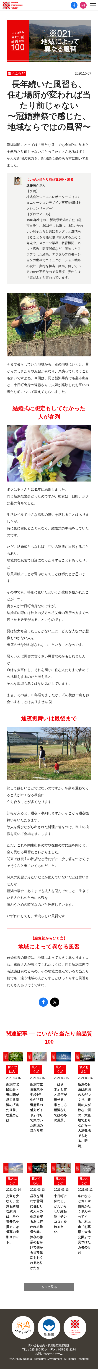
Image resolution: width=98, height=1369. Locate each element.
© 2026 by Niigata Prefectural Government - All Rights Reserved (49, 1359)
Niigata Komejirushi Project (75, 1327)
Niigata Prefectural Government (49, 1327)
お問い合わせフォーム (49, 1353)
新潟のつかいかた (23, 1327)
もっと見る (49, 1287)
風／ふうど (16, 73)
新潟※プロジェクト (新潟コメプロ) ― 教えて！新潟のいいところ (19, 5)
